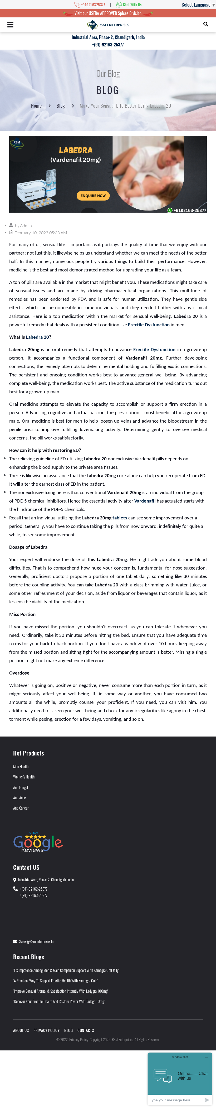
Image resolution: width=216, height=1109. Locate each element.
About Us (21, 1030)
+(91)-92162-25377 (33, 889)
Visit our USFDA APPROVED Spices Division (108, 13)
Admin (26, 226)
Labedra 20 (37, 337)
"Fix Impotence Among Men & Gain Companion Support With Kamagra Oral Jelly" (66, 970)
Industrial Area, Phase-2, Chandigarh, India (108, 37)
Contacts (85, 1030)
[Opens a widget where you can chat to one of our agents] (180, 1078)
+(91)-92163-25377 (108, 44)
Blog (61, 105)
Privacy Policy (46, 1030)
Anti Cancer (20, 808)
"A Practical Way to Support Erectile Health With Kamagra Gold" (55, 980)
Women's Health (24, 777)
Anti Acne (19, 797)
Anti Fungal (20, 787)
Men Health (20, 766)
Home (36, 105)
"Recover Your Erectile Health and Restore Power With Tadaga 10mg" (59, 1001)
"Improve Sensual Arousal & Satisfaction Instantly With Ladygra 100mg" (60, 991)
